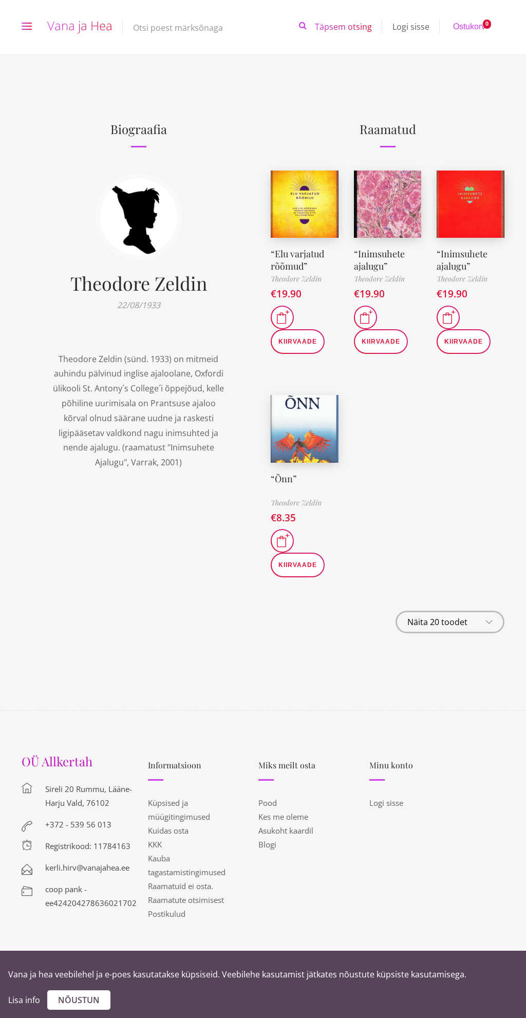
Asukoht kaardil (285, 830)
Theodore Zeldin (138, 283)
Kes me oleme (283, 817)
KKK (155, 844)
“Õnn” (283, 479)
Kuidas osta (168, 830)
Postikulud (166, 914)
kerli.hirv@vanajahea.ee (87, 867)
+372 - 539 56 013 (78, 824)
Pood (267, 803)
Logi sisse (410, 26)
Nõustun (79, 1000)
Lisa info (24, 1000)
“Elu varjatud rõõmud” (297, 260)
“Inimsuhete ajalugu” (379, 260)
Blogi (267, 844)
